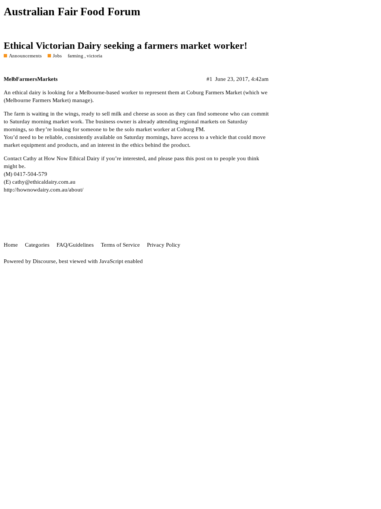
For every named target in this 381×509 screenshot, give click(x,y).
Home (11, 245)
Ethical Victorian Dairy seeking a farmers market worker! (125, 45)
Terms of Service (120, 245)
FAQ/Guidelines (75, 245)
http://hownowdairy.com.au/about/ (43, 190)
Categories (37, 245)
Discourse (44, 261)
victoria (94, 56)
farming (75, 56)
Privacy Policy (163, 245)
